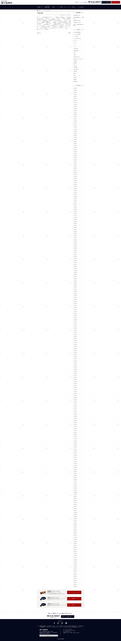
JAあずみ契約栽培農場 (77, 32)
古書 (74, 52)
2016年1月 (75, 338)
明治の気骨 (75, 71)
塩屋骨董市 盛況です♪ (77, 20)
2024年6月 (75, 139)
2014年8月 (75, 373)
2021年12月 (75, 192)
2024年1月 (75, 149)
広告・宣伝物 (76, 69)
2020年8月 (75, 225)
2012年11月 (75, 416)
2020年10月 (75, 221)
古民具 (75, 54)
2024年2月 (75, 147)
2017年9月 (75, 297)
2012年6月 (75, 426)
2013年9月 (75, 395)
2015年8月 (75, 348)
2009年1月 (75, 510)
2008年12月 (75, 512)
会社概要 (76, 2)
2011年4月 (75, 455)
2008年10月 (75, 516)
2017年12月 (75, 291)
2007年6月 (75, 549)
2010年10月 (75, 467)
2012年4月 (75, 430)
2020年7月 (75, 227)
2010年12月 (75, 463)
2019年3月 (75, 260)
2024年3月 (75, 145)
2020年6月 (75, 229)
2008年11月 (75, 514)
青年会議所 (75, 81)
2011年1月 (75, 461)
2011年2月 (75, 459)
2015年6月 (75, 352)
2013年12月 (75, 389)
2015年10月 (75, 344)
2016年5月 (75, 330)
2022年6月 (75, 182)
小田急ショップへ (75, 598)
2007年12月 (75, 537)
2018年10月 (75, 270)
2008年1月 (75, 535)
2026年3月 (75, 96)
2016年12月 (75, 315)
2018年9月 (75, 272)
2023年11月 (75, 153)
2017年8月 (75, 299)
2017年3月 (75, 309)
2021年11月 (75, 194)
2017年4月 (75, 307)
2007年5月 (75, 551)
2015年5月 (75, 354)
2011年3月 (75, 457)
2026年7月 (75, 88)
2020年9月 (75, 223)
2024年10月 (75, 131)
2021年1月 (75, 215)
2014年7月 (75, 375)
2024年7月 (75, 137)
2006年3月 (75, 580)
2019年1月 (75, 264)
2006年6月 (75, 574)
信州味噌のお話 (76, 50)
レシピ (75, 46)
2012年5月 (75, 428)
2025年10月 (75, 106)
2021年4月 (75, 209)
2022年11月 (75, 174)
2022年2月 (75, 188)
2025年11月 (75, 104)
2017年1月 (75, 313)
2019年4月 (75, 258)
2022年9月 (75, 178)
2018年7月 (75, 276)
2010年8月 (75, 471)
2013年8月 (75, 397)
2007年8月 (75, 545)
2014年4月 (75, 381)
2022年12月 (75, 172)
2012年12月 (75, 414)
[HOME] (37, 10)
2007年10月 (75, 541)
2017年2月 (75, 311)
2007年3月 (75, 555)
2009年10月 (75, 492)
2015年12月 (75, 340)
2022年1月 (75, 190)
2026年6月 (75, 90)
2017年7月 (75, 301)
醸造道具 (75, 79)
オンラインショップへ (75, 592)
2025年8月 (75, 110)
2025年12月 (75, 102)
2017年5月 (75, 305)
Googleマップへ (48, 635)
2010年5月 (75, 477)
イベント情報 (76, 36)
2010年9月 (75, 469)
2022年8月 (75, 180)
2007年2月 (75, 557)
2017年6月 (75, 303)
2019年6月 (75, 254)
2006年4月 (75, 578)
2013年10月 (75, 393)
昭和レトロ (75, 73)
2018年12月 (75, 266)
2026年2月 (75, 98)
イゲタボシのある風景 (77, 34)
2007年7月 (75, 547)
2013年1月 (75, 412)
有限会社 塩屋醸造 (6, 3)
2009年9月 (75, 494)
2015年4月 (75, 356)
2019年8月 (75, 250)
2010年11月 (75, 465)
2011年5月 (75, 453)
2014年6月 (75, 377)
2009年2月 (75, 508)
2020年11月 (75, 219)
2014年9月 (75, 371)
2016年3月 (75, 334)
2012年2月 (75, 434)
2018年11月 (75, 268)
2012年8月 (75, 422)
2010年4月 (75, 479)
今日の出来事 (76, 48)
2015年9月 (75, 346)
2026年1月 (75, 100)
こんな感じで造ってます (77, 38)
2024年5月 (75, 141)
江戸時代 (75, 77)
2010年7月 (75, 473)
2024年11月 (75, 129)
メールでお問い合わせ (107, 2)
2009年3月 (75, 506)
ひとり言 (67, 15)
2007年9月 (75, 543)
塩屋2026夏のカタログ (77, 15)
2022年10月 (75, 176)
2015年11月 (75, 342)
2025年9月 (75, 108)
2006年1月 (75, 584)
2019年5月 (75, 256)
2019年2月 (75, 262)
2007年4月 (75, 553)
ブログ (70, 15)
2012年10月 (75, 418)
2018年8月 (75, 274)
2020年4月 (75, 233)
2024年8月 (75, 135)
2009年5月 (75, 502)
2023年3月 (75, 170)
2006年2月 (75, 582)
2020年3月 (75, 235)
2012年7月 (75, 424)
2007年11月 (75, 539)
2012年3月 (75, 432)
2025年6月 (75, 114)
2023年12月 (75, 151)
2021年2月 (75, 213)
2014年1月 (75, 387)
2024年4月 (75, 143)
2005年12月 (75, 586)
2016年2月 (75, 336)
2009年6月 (75, 500)
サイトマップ (80, 2)
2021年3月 (75, 211)
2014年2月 (75, 385)
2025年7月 (75, 112)
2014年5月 (75, 379)
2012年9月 (75, 420)
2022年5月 (75, 184)
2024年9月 (75, 133)
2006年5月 (75, 576)
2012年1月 (75, 436)
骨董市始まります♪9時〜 (77, 22)
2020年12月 (75, 217)
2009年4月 (75, 504)
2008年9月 (75, 518)
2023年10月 (75, 155)
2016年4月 (75, 332)
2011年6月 (75, 451)
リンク (75, 44)
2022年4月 (75, 186)
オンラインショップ (116, 2)
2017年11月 (75, 293)
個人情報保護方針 (85, 2)
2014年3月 (75, 383)
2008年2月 (75, 533)
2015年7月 (75, 350)
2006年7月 (75, 572)
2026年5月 (75, 92)
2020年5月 (75, 231)
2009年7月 (75, 498)
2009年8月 (75, 496)
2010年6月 (75, 475)
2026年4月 (75, 94)
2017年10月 (75, 295)
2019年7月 (75, 252)
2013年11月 (75, 391)
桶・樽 (75, 75)
